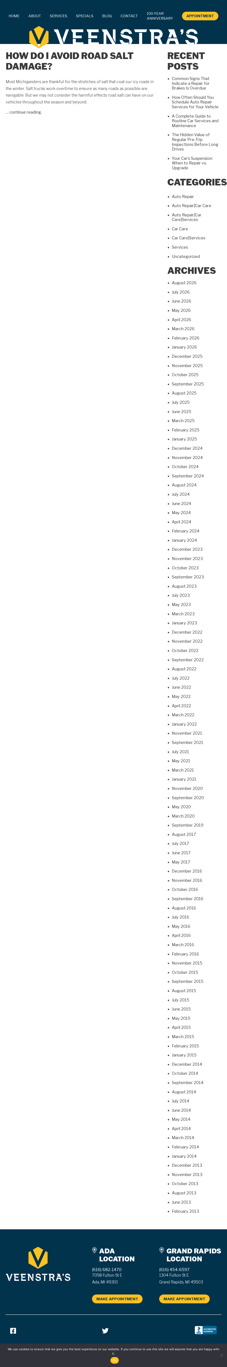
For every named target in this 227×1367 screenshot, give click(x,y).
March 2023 (183, 614)
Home (14, 16)
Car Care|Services (188, 238)
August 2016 (184, 908)
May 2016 (181, 926)
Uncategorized (186, 256)
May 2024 (181, 512)
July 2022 (181, 678)
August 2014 (184, 1092)
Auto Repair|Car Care (191, 205)
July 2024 (181, 494)
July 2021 (180, 751)
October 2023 (185, 568)
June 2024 (181, 503)
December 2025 (187, 356)
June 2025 (181, 411)
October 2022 (185, 650)
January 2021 (184, 779)
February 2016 (185, 954)
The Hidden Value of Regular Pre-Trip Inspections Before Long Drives (195, 141)
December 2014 (187, 1064)
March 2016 (183, 944)
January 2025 (184, 439)
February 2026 (186, 338)
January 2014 (184, 1156)
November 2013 (187, 1174)
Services (180, 247)
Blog (107, 16)
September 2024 (188, 476)
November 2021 (187, 733)
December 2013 (187, 1165)
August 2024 (184, 485)
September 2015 (188, 981)
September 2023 (188, 577)
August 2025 (184, 393)
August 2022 (184, 669)
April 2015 (181, 1027)
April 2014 (181, 1128)
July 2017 (180, 843)
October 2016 (185, 889)
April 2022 (181, 706)
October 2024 (185, 466)
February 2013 (185, 1211)
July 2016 (180, 917)
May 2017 (181, 862)
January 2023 (184, 623)
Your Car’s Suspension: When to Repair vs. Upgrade (192, 163)
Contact (129, 16)
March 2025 (183, 420)
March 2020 (183, 816)
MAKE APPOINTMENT (117, 1299)
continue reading (25, 112)
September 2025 (188, 384)
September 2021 (187, 742)
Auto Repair (183, 196)
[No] (221, 1355)
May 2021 (181, 761)
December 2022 (187, 632)
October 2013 (185, 1183)
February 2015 (185, 1046)
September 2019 (188, 825)
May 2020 (181, 807)
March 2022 (183, 715)
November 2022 (187, 641)
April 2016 (181, 935)
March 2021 (183, 770)
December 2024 (187, 448)
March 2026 (183, 328)
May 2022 (181, 696)
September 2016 (188, 898)
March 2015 (183, 1036)
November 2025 (187, 365)
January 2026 (184, 347)
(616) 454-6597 (174, 1269)
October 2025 (185, 374)
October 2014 (185, 1073)
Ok (115, 1360)
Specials (84, 16)
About (34, 16)
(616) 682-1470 (106, 1269)
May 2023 (181, 604)
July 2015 (180, 1000)
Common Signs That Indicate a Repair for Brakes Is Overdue (191, 83)
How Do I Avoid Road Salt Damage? (70, 61)
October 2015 (185, 972)
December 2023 (187, 549)
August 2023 (184, 586)
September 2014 (188, 1082)
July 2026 (181, 292)
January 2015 (184, 1055)
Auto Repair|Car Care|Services (187, 217)
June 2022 (181, 687)
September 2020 (188, 797)
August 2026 (184, 282)
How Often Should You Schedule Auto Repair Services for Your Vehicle (195, 102)
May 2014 (181, 1119)
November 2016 (187, 880)
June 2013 (181, 1202)
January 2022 (184, 724)
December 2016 (187, 871)
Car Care (180, 229)
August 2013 (184, 1193)
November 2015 (187, 963)
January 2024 (184, 540)
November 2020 (187, 788)
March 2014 (183, 1137)
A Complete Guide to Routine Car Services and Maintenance (195, 121)
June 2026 (181, 301)
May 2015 (181, 1018)
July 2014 (180, 1101)
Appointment (200, 16)
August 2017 (184, 834)
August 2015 (184, 990)
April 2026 (181, 319)
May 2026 (181, 310)
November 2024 (187, 457)
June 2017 (181, 852)
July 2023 (181, 595)
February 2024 (186, 531)
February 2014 (185, 1147)
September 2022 (188, 660)
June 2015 (181, 1009)
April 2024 (181, 522)
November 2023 (187, 558)
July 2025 (181, 402)
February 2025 (186, 430)
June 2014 (181, 1110)
